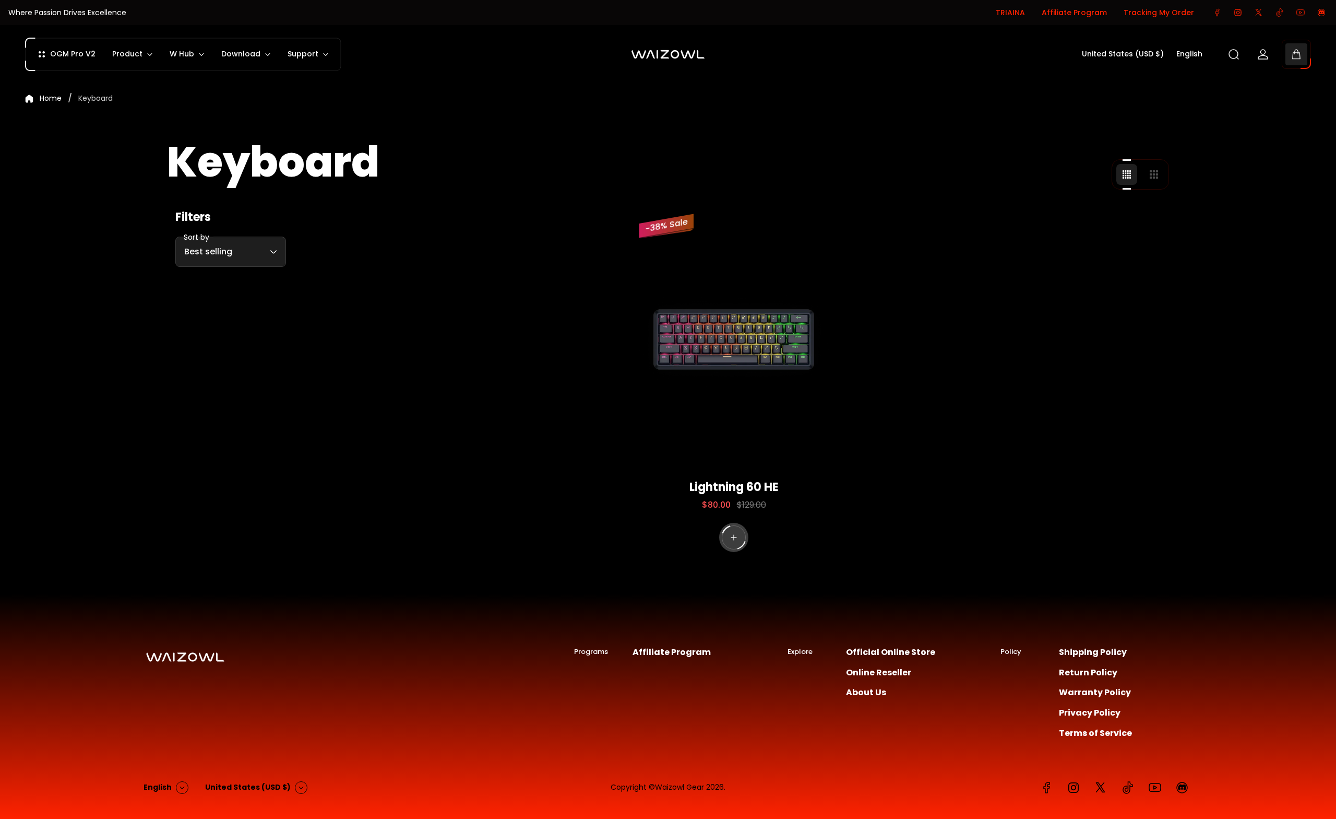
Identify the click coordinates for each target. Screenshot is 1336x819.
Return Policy (1088, 672)
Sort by (196, 237)
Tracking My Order (1159, 12)
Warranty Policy (1095, 692)
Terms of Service (1095, 733)
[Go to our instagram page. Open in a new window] (1238, 12)
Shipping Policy (1093, 652)
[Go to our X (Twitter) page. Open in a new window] (1258, 12)
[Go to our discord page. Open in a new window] (1321, 12)
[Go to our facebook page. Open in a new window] (1217, 12)
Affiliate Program (1074, 12)
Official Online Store (890, 652)
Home (51, 98)
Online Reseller (878, 672)
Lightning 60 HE (734, 487)
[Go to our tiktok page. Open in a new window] (1279, 12)
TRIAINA (1010, 12)
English (1189, 54)
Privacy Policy (1089, 713)
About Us (866, 692)
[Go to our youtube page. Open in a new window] (1300, 12)
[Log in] (1262, 54)
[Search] (1233, 54)
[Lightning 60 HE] (734, 340)
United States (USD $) (1123, 54)
